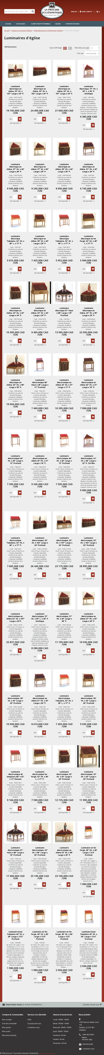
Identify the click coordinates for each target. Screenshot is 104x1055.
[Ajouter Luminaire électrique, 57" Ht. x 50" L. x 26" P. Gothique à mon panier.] (93, 125)
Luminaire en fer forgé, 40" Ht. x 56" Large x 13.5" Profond (64, 935)
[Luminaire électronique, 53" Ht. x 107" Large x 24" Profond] (64, 522)
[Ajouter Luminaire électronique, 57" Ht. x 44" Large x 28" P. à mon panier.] (68, 650)
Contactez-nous (34, 1027)
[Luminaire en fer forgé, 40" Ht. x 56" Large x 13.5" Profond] (64, 916)
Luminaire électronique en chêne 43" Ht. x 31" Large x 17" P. (64, 383)
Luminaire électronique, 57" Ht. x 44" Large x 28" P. (64, 617)
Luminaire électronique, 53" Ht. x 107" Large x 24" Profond (64, 541)
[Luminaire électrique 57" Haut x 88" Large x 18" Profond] (64, 293)
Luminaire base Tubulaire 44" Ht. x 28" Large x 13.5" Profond (15, 935)
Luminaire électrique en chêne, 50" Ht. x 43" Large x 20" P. (40, 240)
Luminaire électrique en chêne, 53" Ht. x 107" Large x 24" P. (15, 90)
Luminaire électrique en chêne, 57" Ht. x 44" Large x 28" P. (15, 168)
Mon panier (6, 1027)
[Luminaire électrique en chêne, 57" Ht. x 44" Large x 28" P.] (15, 149)
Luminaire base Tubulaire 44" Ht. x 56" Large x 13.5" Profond (88, 935)
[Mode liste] (69, 48)
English (74, 12)
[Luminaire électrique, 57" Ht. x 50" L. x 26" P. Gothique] (88, 71)
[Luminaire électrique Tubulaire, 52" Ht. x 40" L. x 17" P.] (15, 221)
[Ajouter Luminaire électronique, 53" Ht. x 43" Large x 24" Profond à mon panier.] (68, 808)
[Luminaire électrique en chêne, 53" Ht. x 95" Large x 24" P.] (88, 293)
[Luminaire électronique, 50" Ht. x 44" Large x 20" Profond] (15, 680)
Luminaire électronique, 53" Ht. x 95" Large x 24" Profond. (40, 851)
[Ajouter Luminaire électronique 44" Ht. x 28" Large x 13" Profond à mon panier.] (20, 492)
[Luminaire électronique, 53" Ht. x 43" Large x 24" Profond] (64, 756)
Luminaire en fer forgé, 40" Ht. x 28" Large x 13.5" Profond (88, 851)
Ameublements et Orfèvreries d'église (48, 30)
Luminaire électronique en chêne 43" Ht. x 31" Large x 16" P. (88, 383)
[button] (98, 12)
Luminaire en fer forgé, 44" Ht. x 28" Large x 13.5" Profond (40, 935)
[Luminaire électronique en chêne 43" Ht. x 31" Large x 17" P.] (64, 364)
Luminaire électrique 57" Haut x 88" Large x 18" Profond (64, 312)
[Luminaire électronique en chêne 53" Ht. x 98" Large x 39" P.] (64, 832)
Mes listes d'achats (9, 1035)
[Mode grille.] (64, 48)
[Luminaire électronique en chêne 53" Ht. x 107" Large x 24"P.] (15, 598)
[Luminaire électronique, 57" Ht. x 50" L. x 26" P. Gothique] (40, 598)
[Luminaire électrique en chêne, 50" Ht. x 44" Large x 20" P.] (64, 149)
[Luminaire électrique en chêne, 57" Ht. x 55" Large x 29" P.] (40, 149)
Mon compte (87, 12)
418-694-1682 (87, 1039)
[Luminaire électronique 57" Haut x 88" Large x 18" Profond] (15, 832)
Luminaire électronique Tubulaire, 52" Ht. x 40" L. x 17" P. (15, 541)
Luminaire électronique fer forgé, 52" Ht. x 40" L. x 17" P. (40, 775)
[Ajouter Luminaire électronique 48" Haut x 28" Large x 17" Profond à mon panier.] (44, 417)
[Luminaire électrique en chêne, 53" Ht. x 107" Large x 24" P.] (15, 71)
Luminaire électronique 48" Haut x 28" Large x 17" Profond (39, 383)
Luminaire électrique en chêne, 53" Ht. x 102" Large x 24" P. (39, 90)
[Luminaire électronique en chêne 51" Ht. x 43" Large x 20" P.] (40, 680)
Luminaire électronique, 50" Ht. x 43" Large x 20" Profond (88, 699)
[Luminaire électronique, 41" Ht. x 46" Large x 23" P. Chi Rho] (88, 440)
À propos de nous (72, 24)
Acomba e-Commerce (47, 1053)
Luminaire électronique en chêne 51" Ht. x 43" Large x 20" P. (39, 699)
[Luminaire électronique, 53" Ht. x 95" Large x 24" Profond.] (40, 832)
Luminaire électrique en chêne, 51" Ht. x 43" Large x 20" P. (88, 168)
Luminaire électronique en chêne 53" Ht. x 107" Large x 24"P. (15, 617)
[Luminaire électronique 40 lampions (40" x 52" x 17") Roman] (15, 756)
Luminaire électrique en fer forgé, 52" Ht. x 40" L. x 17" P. (88, 240)
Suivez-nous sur (91, 1004)
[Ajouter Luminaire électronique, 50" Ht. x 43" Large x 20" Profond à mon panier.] (93, 732)
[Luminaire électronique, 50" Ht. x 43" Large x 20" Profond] (88, 680)
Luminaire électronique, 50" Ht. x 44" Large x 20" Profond (15, 699)
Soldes (58, 24)
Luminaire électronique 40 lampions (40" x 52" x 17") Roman (15, 775)
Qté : (10, 119)
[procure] (52, 10)
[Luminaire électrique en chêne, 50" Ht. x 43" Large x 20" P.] (40, 221)
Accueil (8, 24)
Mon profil (6, 1031)
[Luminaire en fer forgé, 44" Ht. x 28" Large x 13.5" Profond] (40, 916)
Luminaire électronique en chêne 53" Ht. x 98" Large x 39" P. (64, 851)
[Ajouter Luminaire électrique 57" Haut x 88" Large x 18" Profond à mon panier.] (68, 341)
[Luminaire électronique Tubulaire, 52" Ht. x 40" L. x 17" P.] (15, 522)
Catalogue (20, 24)
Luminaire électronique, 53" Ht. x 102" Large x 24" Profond (40, 541)
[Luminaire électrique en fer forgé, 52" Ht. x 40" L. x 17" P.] (88, 221)
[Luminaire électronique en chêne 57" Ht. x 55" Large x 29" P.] (88, 598)
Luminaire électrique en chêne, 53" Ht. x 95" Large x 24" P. (88, 312)
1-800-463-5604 (88, 1034)
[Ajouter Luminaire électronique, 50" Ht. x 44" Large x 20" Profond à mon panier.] (20, 732)
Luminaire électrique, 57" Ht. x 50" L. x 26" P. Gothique (89, 90)
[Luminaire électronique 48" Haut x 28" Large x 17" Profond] (40, 364)
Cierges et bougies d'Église (21, 30)
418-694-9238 (87, 1044)
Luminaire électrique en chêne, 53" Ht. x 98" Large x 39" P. (15, 383)
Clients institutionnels (40, 24)
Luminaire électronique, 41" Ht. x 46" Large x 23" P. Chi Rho (88, 459)
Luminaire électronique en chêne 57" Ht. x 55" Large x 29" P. (88, 617)
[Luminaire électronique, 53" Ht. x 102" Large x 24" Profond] (40, 522)
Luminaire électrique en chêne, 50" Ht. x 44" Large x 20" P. (64, 168)
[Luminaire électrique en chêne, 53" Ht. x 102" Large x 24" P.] (40, 71)
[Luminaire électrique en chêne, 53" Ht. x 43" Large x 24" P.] (15, 293)
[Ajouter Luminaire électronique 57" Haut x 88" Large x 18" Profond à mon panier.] (20, 884)
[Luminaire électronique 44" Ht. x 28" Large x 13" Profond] (15, 440)
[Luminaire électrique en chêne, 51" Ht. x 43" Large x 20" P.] (88, 149)
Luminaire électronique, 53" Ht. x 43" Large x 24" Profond (64, 775)
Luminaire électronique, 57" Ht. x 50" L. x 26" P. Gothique (39, 617)
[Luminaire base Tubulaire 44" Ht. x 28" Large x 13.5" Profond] (15, 916)
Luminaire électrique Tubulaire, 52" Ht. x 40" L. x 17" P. (15, 240)
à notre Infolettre (24, 1004)
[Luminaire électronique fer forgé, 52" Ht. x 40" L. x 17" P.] (40, 756)
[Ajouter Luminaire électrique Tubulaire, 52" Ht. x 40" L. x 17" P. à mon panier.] (20, 269)
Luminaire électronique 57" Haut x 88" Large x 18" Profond (15, 851)
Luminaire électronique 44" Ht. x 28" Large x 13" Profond (15, 459)
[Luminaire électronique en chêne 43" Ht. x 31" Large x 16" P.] (88, 364)
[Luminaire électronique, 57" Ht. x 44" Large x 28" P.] (64, 598)
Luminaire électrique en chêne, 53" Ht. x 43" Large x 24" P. (15, 312)
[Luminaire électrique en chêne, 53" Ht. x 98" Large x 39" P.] (15, 364)
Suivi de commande (9, 1023)
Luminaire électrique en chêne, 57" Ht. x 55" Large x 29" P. (40, 168)
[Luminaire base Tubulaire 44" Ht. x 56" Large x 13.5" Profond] (88, 916)
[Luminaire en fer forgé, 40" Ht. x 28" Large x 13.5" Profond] (88, 832)
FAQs (29, 1019)
